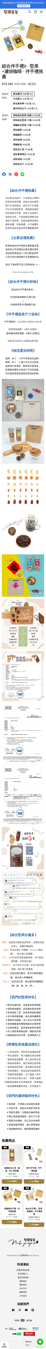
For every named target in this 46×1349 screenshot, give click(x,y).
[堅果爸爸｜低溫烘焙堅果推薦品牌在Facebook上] (13, 1311)
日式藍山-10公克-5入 (23, 98)
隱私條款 (23, 1285)
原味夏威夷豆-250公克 (24, 154)
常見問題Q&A (23, 1274)
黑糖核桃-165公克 (21, 144)
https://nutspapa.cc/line (23, 272)
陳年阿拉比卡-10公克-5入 (25, 108)
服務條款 (23, 1281)
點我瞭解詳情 (23, 6)
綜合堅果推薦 (14, 1086)
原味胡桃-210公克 (21, 159)
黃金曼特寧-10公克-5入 (24, 103)
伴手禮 (22, 1035)
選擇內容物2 (5, 117)
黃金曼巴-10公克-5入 (23, 93)
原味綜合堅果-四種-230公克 (26, 115)
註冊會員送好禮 (23, 1270)
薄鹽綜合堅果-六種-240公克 (26, 125)
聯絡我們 (23, 1292)
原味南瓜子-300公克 (23, 164)
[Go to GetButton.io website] (40, 1346)
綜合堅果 (18, 1059)
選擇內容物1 (5, 96)
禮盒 (14, 1035)
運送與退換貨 (23, 1277)
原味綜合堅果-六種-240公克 (26, 120)
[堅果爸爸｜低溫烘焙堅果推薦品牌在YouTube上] (26, 1311)
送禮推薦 (29, 245)
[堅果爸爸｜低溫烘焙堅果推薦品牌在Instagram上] (19, 1311)
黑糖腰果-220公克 (22, 134)
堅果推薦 (18, 1031)
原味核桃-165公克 (21, 139)
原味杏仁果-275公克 (23, 149)
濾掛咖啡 (22, 1116)
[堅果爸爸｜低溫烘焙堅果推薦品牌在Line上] (32, 1311)
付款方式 (23, 1288)
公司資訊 (23, 1296)
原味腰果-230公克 (22, 130)
